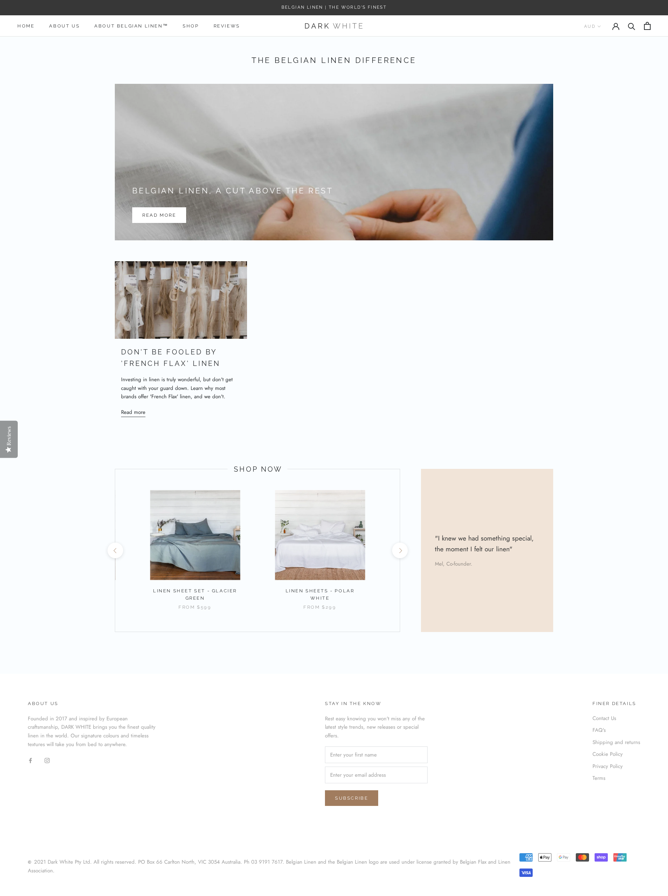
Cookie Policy (608, 754)
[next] (399, 550)
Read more (159, 215)
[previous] (115, 550)
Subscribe (351, 798)
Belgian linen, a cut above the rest (232, 190)
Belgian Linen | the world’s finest (334, 7)
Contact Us (604, 718)
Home (25, 26)
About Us (64, 26)
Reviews (227, 26)
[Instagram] (47, 760)
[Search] (631, 26)
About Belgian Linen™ (131, 26)
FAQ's (599, 730)
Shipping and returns (616, 742)
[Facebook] (30, 760)
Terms (599, 778)
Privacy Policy (608, 766)
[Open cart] (647, 26)
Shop (191, 26)
